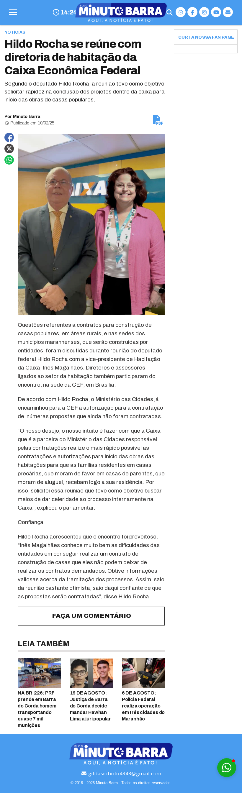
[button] (226, 767)
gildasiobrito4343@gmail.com (124, 773)
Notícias (14, 32)
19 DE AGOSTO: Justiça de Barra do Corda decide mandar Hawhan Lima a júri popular (90, 705)
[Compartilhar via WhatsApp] (9, 160)
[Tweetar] (9, 148)
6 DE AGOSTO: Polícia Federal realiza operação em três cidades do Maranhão (143, 705)
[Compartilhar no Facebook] (9, 137)
